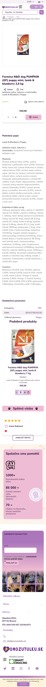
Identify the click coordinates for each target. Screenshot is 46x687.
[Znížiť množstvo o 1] (13, 117)
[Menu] (40, 6)
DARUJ (35, 117)
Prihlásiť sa (11, 563)
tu (38, 681)
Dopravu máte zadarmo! (36, 102)
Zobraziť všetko (23, 438)
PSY (40, 308)
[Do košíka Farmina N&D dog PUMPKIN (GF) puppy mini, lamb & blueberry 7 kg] (29, 392)
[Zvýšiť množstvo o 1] (15, 117)
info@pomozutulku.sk (16, 641)
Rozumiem (23, 684)
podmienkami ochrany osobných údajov (20, 558)
